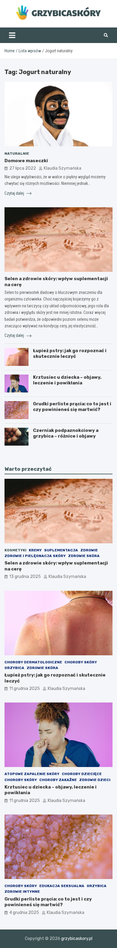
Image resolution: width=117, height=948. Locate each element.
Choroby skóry (80, 662)
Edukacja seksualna (61, 886)
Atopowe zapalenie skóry (31, 774)
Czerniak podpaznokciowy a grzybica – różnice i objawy (65, 433)
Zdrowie (89, 550)
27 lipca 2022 (22, 168)
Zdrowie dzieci (94, 780)
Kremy (35, 550)
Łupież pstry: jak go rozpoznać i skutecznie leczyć (69, 353)
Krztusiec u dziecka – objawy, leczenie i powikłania (67, 380)
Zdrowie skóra (84, 556)
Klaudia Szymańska (62, 168)
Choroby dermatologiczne (33, 662)
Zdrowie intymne (22, 891)
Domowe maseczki (26, 160)
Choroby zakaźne (58, 780)
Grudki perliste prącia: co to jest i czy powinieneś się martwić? (72, 406)
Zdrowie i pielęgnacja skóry (35, 556)
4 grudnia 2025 (24, 912)
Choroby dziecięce (82, 774)
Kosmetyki (15, 550)
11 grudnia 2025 (24, 688)
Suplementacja (61, 550)
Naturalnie (16, 153)
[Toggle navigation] (12, 35)
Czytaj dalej (14, 193)
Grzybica (14, 668)
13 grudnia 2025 (25, 576)
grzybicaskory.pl (76, 938)
